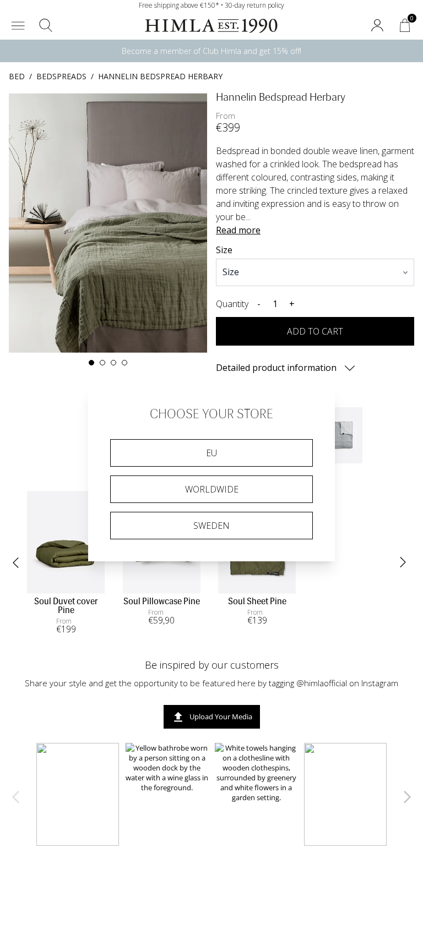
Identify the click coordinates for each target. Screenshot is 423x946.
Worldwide (211, 489)
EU (211, 453)
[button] (18, 25)
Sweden (211, 526)
